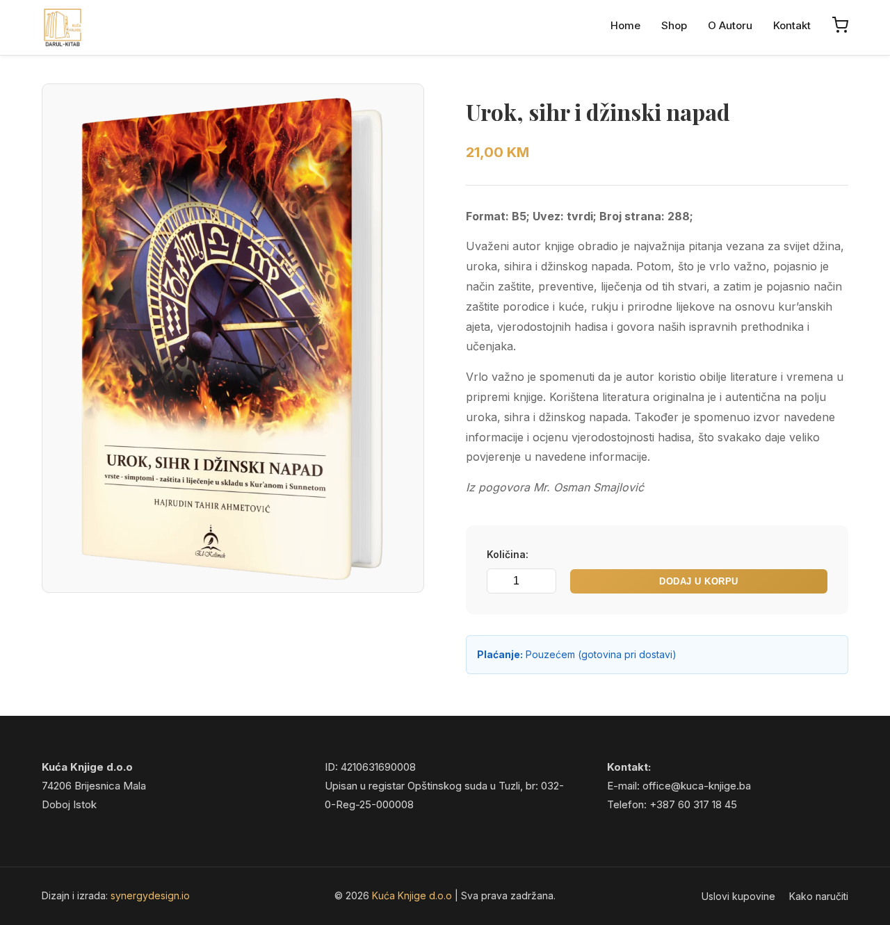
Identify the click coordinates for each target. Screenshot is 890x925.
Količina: (507, 554)
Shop (674, 25)
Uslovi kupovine (738, 896)
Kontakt (792, 25)
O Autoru (730, 25)
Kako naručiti (818, 896)
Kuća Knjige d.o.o (413, 895)
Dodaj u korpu (698, 581)
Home (625, 25)
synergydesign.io (150, 895)
